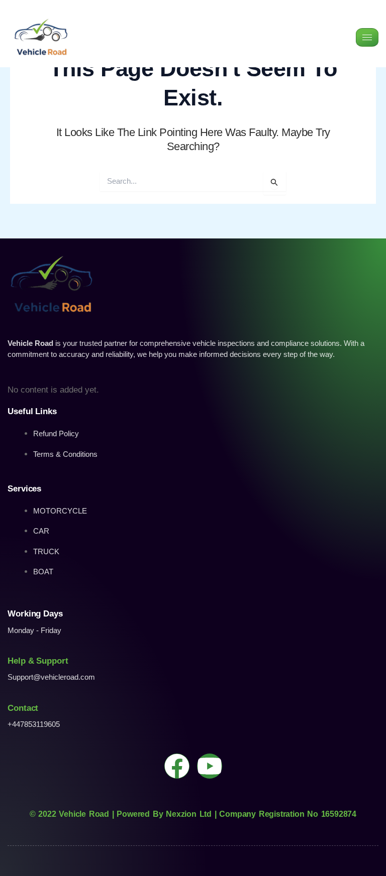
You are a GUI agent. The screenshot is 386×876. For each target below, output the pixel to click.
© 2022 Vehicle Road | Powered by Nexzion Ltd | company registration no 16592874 (193, 814)
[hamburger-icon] (367, 37)
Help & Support (38, 661)
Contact (23, 708)
